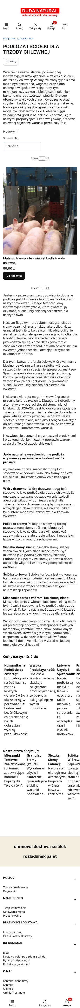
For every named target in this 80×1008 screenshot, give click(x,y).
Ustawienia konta (14, 911)
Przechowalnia (12, 915)
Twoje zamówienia (14, 907)
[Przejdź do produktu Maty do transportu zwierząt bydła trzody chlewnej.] (40, 211)
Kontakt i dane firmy (16, 980)
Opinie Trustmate (14, 992)
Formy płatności (13, 932)
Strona (34, 158)
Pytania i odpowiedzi (16, 960)
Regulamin (9, 891)
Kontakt (8, 984)
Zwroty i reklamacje (15, 887)
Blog (6, 952)
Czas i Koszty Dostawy (17, 936)
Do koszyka (14, 275)
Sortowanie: (10, 138)
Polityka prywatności (16, 964)
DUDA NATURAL (18, 38)
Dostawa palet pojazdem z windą (24, 956)
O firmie (8, 988)
